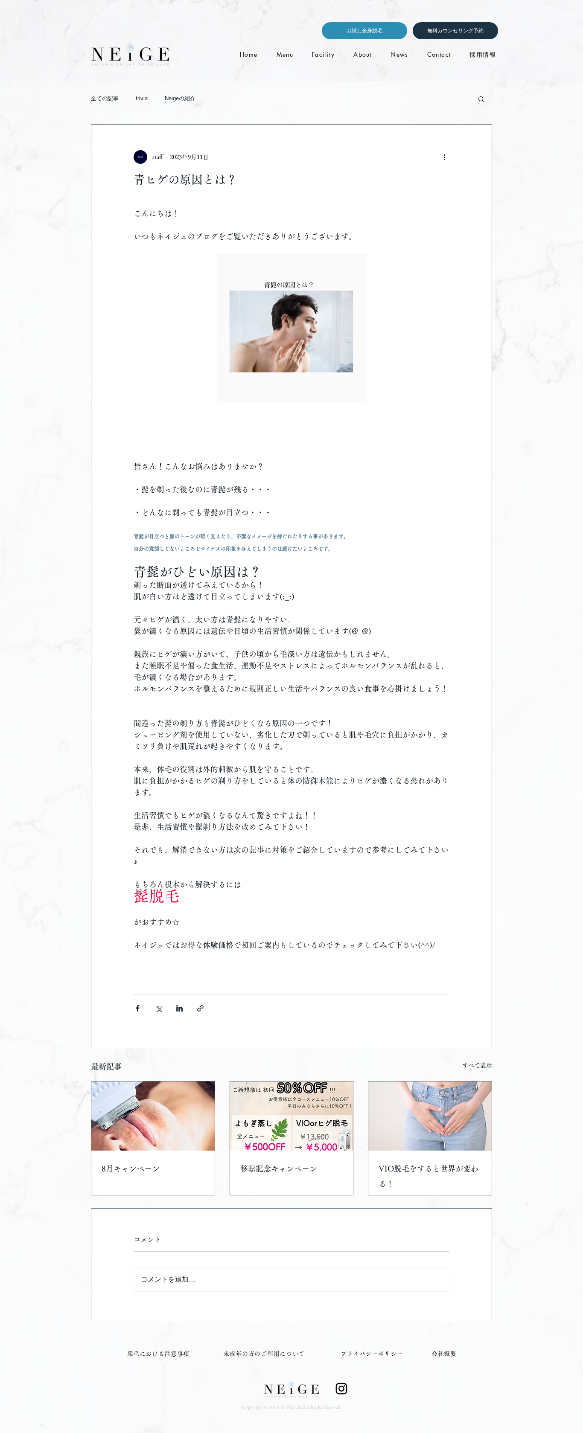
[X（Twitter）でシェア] (158, 1008)
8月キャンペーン (131, 1168)
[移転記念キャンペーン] (291, 1116)
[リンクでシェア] (200, 1008)
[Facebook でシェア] (138, 1008)
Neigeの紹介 (180, 98)
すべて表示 (477, 1065)
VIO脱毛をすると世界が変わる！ (428, 1176)
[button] (481, 98)
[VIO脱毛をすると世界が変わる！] (430, 1116)
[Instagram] (341, 1388)
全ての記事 (105, 98)
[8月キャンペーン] (153, 1116)
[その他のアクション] (444, 157)
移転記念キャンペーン (278, 1168)
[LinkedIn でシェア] (179, 1008)
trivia (142, 98)
